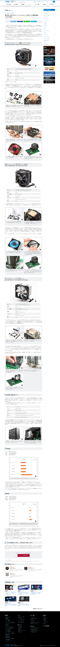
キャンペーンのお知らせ (21, 619)
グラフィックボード (47, 19)
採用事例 (19, 629)
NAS (44, 28)
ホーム (6, 6)
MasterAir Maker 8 (13, 568)
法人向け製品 (16, 4)
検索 (54, 1)
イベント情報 (20, 618)
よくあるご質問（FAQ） (34, 618)
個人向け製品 (8, 4)
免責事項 (41, 645)
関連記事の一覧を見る (37, 608)
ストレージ (45, 21)
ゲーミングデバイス (47, 30)
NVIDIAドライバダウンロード (35, 623)
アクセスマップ (45, 618)
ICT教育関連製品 (7, 639)
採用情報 (44, 619)
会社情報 (44, 4)
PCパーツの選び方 (46, 11)
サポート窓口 (41, 1)
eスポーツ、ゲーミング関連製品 (9, 622)
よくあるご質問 (37, 1)
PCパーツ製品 (7, 619)
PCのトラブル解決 (46, 15)
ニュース (30, 4)
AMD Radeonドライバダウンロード (36, 622)
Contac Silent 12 (12, 574)
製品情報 (22, 4)
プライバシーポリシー (45, 645)
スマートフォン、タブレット (9, 626)
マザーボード (46, 17)
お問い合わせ (51, 4)
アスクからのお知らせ (21, 622)
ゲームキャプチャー (47, 36)
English (44, 623)
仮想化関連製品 (7, 634)
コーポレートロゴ (45, 622)
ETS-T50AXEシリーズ (31, 568)
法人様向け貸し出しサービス (22, 630)
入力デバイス (46, 34)
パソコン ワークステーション (9, 623)
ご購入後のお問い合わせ (34, 630)
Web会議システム (46, 40)
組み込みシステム (7, 635)
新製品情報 (6, 618)
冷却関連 (12, 6)
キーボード (45, 32)
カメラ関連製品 (7, 630)
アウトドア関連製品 (8, 631)
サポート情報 (37, 4)
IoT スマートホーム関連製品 (9, 627)
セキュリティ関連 (46, 38)
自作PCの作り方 (46, 13)
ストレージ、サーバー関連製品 (9, 638)
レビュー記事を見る (23, 555)
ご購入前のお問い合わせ (34, 629)
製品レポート (8, 6)
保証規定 (32, 619)
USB (44, 42)
